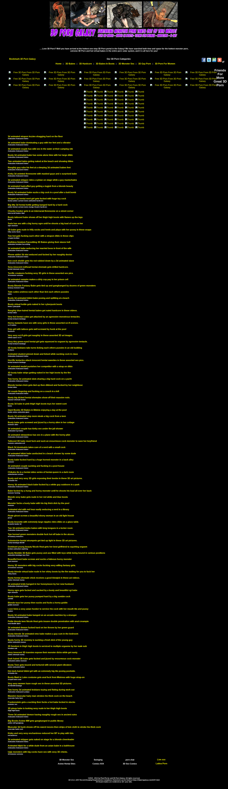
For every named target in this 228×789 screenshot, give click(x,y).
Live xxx (161, 759)
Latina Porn (161, 763)
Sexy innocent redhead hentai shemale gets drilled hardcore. (38, 267)
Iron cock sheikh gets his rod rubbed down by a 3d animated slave (41, 261)
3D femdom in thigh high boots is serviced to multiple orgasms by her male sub (47, 646)
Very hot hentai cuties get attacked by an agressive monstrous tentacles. (44, 317)
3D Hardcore (85, 64)
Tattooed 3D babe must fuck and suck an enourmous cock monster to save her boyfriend (52, 441)
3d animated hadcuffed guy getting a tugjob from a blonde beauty (40, 186)
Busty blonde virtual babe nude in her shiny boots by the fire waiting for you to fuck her (51, 571)
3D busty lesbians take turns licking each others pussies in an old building (45, 348)
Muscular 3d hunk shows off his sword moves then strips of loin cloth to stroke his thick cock (54, 727)
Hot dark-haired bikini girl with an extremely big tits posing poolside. (41, 671)
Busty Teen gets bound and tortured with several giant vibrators (40, 665)
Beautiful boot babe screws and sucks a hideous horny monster (40, 559)
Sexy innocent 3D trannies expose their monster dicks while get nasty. (43, 652)
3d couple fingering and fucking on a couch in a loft (33, 391)
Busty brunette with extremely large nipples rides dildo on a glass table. (43, 522)
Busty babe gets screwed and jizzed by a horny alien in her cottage (41, 422)
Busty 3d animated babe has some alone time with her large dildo (40, 155)
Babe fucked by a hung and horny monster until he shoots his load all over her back (50, 491)
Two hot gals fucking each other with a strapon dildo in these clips (41, 236)
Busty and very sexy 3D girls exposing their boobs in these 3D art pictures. (45, 478)
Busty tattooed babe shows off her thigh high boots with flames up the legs (45, 217)
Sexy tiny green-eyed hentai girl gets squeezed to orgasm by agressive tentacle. (47, 341)
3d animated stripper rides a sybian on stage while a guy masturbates (42, 180)
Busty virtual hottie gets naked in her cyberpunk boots (35, 304)
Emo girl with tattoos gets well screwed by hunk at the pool (37, 329)
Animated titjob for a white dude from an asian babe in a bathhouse (41, 746)
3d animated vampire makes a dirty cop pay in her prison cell (38, 279)
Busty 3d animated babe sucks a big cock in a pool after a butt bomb (42, 192)
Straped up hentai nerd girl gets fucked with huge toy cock (37, 198)
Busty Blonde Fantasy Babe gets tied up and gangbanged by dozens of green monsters (52, 286)
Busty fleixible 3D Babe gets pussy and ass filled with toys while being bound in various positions (56, 553)
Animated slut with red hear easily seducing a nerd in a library (38, 509)
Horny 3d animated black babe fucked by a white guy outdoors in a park (43, 484)
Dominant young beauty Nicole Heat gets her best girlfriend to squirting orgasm (47, 547)
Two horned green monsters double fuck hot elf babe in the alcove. (41, 534)
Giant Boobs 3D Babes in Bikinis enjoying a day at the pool (37, 410)
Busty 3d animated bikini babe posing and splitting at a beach (38, 298)
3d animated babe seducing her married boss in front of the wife (39, 248)
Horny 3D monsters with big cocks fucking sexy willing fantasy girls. (42, 565)
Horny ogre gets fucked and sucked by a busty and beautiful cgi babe (42, 590)
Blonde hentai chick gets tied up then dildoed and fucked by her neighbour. (45, 385)
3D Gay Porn (144, 64)
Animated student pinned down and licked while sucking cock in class (43, 354)
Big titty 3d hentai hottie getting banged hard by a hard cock (38, 205)
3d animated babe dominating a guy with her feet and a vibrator (39, 143)
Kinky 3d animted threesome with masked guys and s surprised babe (42, 174)
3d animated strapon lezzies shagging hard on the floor (35, 136)
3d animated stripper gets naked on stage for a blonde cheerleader (41, 739)
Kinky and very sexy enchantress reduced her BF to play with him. (41, 733)
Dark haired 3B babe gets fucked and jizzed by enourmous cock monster (44, 659)
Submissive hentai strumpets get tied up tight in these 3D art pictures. (42, 540)
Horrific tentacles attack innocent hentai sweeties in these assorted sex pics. (46, 360)
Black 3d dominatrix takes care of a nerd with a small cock (36, 447)
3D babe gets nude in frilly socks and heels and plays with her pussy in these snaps (49, 230)
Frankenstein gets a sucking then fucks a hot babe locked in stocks (41, 702)
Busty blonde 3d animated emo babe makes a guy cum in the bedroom (43, 634)
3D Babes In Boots (105, 64)
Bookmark (22, 59)
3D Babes (70, 64)
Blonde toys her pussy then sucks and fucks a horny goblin (38, 603)
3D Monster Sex (126, 64)
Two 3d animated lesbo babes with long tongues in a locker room (40, 528)
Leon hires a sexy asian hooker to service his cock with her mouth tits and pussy (48, 609)
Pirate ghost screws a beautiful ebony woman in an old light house (41, 516)
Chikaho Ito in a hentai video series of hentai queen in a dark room (41, 472)
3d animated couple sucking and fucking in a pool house (36, 466)
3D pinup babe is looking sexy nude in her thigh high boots (37, 708)
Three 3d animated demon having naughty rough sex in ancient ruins (42, 714)
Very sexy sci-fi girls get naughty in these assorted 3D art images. (40, 335)
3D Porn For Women (165, 64)
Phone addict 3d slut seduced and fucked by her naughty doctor (40, 254)
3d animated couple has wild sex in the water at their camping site (40, 149)
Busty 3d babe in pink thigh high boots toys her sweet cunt (37, 404)
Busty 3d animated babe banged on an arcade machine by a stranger (42, 615)
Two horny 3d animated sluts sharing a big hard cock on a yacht (40, 379)
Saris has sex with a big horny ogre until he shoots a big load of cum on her (45, 223)
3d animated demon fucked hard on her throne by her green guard (41, 627)
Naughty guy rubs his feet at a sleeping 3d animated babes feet (39, 167)
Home (58, 64)
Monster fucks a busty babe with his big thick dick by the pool (38, 503)
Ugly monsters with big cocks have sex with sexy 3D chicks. (38, 752)
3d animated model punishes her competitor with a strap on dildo (40, 366)
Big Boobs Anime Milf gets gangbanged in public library (35, 721)
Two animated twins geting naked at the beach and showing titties (40, 161)
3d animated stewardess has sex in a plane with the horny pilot (39, 435)
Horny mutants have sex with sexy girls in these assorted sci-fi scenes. (43, 323)
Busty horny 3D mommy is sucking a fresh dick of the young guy (40, 640)
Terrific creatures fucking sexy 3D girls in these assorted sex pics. (40, 273)
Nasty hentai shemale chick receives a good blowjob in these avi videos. (44, 578)
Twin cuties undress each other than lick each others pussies (38, 292)
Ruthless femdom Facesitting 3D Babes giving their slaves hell (39, 242)
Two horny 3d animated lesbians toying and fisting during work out (41, 690)
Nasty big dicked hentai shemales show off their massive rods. (39, 397)
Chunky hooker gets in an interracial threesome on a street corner (40, 211)
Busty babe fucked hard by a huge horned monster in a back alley (40, 460)
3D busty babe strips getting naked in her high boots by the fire (39, 373)
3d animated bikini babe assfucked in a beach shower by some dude (42, 453)
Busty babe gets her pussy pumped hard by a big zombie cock (39, 596)
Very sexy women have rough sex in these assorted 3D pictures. (40, 683)
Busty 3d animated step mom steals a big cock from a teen (37, 416)
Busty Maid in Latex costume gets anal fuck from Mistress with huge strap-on (46, 677)
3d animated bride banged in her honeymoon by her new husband (41, 584)
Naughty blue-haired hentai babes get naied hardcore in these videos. (42, 310)
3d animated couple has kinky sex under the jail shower (35, 429)
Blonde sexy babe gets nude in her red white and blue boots (38, 497)
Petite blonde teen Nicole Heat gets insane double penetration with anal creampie (48, 621)
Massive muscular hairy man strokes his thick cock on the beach (40, 696)
